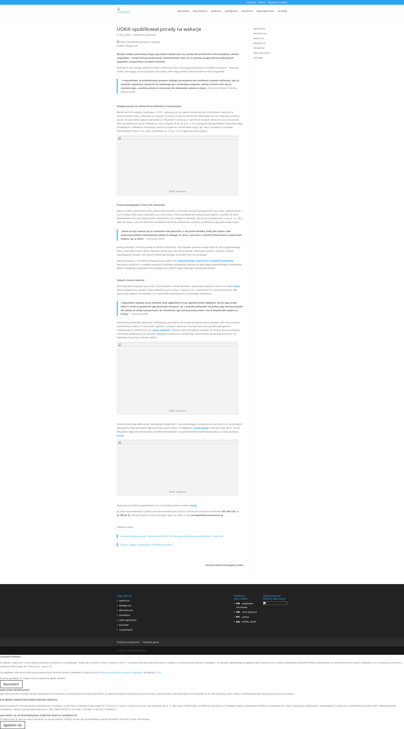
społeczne (216, 11)
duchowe (282, 11)
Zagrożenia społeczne (144, 34)
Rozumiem (11, 684)
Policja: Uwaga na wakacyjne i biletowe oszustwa (146, 544)
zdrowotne (247, 11)
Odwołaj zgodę (151, 642)
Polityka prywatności (128, 642)
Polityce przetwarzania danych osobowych (121, 672)
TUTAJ (158, 672)
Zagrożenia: (183, 11)
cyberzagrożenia (265, 11)
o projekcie (251, 2)
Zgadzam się (12, 725)
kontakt (261, 2)
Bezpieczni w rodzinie (277, 2)
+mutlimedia (125, 629)
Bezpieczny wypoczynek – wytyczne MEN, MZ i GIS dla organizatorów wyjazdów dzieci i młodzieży (172, 536)
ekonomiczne (200, 11)
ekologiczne (231, 11)
